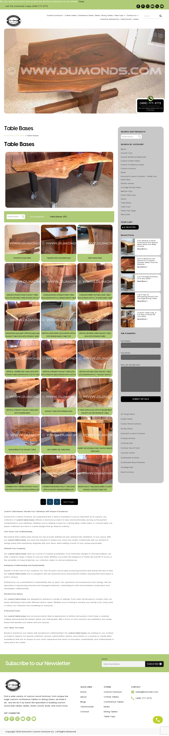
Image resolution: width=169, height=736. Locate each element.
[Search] (161, 16)
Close (81, 1)
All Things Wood (128, 414)
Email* (105, 659)
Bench (123, 149)
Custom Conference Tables (132, 165)
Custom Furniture (54, 16)
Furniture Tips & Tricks (130, 448)
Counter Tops (127, 153)
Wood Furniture (127, 472)
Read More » (142, 249)
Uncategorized (127, 467)
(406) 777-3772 (40, 6)
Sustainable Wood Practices (133, 462)
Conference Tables (86, 16)
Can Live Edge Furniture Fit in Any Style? (147, 278)
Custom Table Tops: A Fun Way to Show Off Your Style (146, 314)
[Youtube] (152, 6)
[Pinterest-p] (143, 6)
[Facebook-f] (138, 6)
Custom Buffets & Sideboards (133, 157)
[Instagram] (148, 6)
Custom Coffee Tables (130, 161)
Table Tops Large (128, 211)
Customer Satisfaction (109, 19)
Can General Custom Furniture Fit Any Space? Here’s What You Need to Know (147, 243)
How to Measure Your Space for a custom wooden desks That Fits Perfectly (147, 261)
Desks (97, 16)
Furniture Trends (128, 453)
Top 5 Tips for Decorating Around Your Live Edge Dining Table (147, 296)
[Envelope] (162, 6)
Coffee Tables (71, 16)
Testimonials (126, 19)
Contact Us (131, 16)
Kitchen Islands (127, 183)
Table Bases (58, 216)
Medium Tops (127, 191)
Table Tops (118, 16)
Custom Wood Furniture (131, 424)
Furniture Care (127, 443)
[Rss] (157, 6)
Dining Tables (107, 16)
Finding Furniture (128, 438)
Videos (136, 19)
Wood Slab (125, 214)
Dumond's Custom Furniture (133, 433)
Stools (123, 199)
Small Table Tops (128, 195)
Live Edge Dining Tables (131, 187)
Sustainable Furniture (130, 458)
